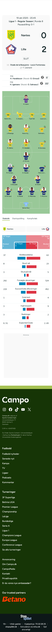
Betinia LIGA (8, 502)
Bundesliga (7, 521)
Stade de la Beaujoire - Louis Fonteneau (27, 65)
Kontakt (6, 573)
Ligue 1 (5, 530)
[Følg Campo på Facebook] (10, 409)
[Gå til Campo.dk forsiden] (15, 403)
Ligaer (5, 473)
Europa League (9, 540)
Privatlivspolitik (9, 578)
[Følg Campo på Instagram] (4, 409)
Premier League (10, 507)
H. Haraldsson (16, 78)
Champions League (11, 535)
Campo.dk (6, 416)
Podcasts (6, 477)
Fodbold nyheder (10, 454)
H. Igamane (15, 84)
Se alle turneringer (11, 549)
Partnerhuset (15, 435)
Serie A (6, 526)
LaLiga (5, 516)
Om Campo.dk (9, 564)
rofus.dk (36, 627)
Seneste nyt (8, 458)
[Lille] (26, 49)
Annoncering (8, 559)
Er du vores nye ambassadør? (16, 583)
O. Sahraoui (33, 84)
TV (3, 468)
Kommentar (8, 482)
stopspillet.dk (11, 627)
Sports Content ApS (9, 418)
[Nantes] (26, 35)
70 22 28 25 (40, 624)
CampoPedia (8, 569)
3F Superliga (8, 497)
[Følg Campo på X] (29, 409)
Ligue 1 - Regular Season (21, 21)
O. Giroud (34, 78)
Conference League (12, 544)
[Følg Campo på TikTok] (17, 409)
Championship (9, 511)
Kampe (5, 463)
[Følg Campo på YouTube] (23, 409)
